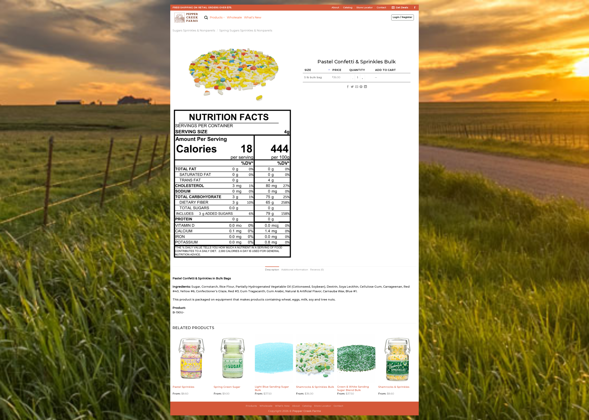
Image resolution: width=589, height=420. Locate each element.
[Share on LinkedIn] (365, 87)
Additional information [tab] (294, 269)
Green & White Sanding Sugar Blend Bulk (353, 388)
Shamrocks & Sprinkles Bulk (315, 386)
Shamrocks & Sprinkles (393, 386)
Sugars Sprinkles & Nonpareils (194, 30)
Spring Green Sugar (227, 386)
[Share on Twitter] (352, 87)
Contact (381, 7)
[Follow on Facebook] (415, 7)
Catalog (347, 7)
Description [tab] (272, 269)
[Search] (206, 17)
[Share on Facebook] (347, 87)
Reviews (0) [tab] (317, 269)
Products (216, 17)
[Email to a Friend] (356, 87)
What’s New (252, 17)
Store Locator (364, 7)
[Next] (416, 367)
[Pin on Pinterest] (361, 87)
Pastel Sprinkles (183, 386)
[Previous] (172, 367)
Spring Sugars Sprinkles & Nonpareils (245, 30)
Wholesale (234, 17)
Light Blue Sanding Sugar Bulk (272, 388)
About (335, 7)
